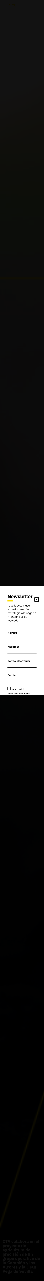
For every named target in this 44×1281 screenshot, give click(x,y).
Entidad (12, 675)
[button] (37, 599)
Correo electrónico (19, 661)
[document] (22, 640)
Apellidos (13, 647)
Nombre (12, 632)
